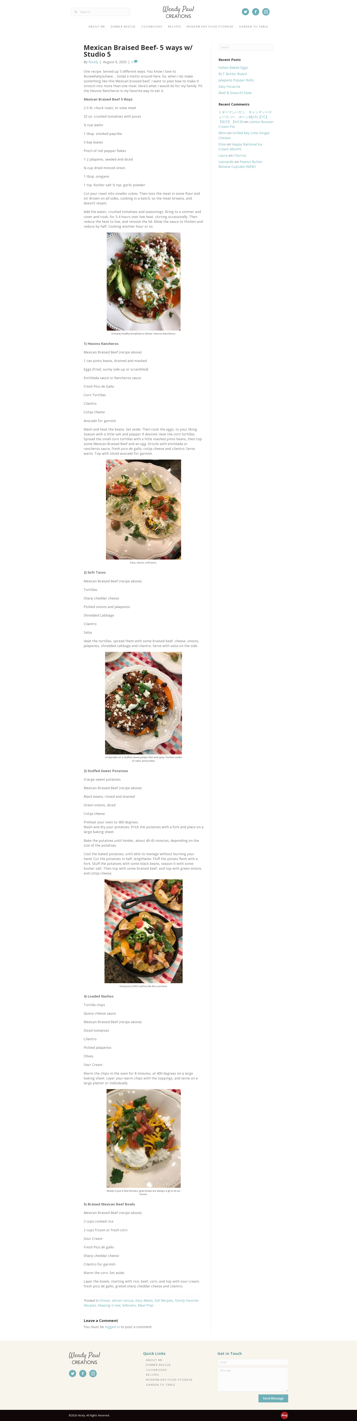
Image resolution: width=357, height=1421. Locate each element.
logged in (112, 1327)
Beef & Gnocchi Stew (235, 92)
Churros (240, 155)
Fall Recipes (163, 1300)
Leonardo (226, 161)
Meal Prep (145, 1305)
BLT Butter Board (232, 74)
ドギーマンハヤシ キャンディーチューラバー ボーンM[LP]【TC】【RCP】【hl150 (245, 117)
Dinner (104, 1300)
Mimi (222, 133)
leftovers (129, 1305)
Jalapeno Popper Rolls (236, 80)
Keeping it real (109, 1305)
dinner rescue (122, 1300)
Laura (223, 155)
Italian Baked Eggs (233, 67)
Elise (222, 144)
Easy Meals (143, 1300)
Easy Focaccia (229, 86)
